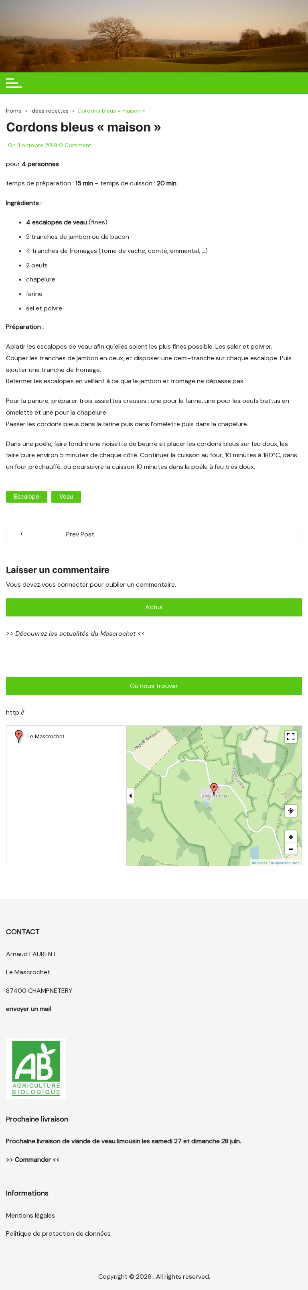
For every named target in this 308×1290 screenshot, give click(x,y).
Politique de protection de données (58, 1233)
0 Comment (75, 145)
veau (66, 497)
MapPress (259, 863)
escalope (26, 497)
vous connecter (65, 584)
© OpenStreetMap (285, 863)
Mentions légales (30, 1215)
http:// (15, 712)
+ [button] (291, 836)
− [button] (291, 848)
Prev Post (80, 534)
